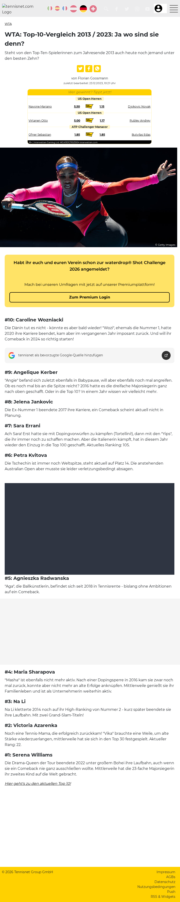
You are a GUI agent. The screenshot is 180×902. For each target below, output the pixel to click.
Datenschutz (164, 882)
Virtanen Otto (38, 120)
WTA (8, 24)
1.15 (102, 106)
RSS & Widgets (163, 897)
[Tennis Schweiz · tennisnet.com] (93, 9)
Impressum (166, 872)
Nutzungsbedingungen (156, 887)
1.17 (102, 120)
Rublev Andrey (140, 120)
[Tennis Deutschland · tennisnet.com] (83, 9)
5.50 (77, 106)
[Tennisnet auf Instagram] (137, 9)
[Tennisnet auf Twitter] (127, 9)
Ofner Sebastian (40, 134)
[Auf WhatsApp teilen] (97, 68)
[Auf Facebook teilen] (88, 68)
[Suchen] (106, 9)
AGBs (170, 877)
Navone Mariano (40, 106)
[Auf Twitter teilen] (80, 68)
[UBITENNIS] (50, 8)
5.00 (77, 120)
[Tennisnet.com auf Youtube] (147, 9)
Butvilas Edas (141, 134)
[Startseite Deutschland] (19, 9)
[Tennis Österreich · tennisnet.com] (73, 9)
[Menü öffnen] (174, 9)
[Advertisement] (90, 631)
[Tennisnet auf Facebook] (116, 9)
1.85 (77, 134)
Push (171, 892)
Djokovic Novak (139, 106)
